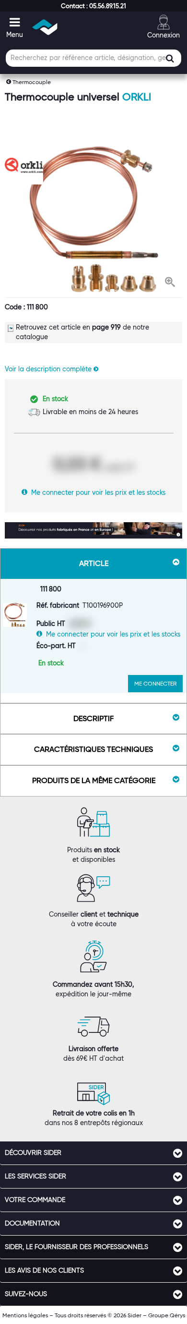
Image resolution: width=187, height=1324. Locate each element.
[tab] (93, 1153)
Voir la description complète (49, 369)
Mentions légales (25, 1315)
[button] (93, 6)
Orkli (136, 96)
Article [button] (93, 563)
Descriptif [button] (93, 718)
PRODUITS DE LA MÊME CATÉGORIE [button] (93, 780)
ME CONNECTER (155, 683)
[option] (93, 219)
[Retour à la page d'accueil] (45, 27)
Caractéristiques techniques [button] (93, 749)
